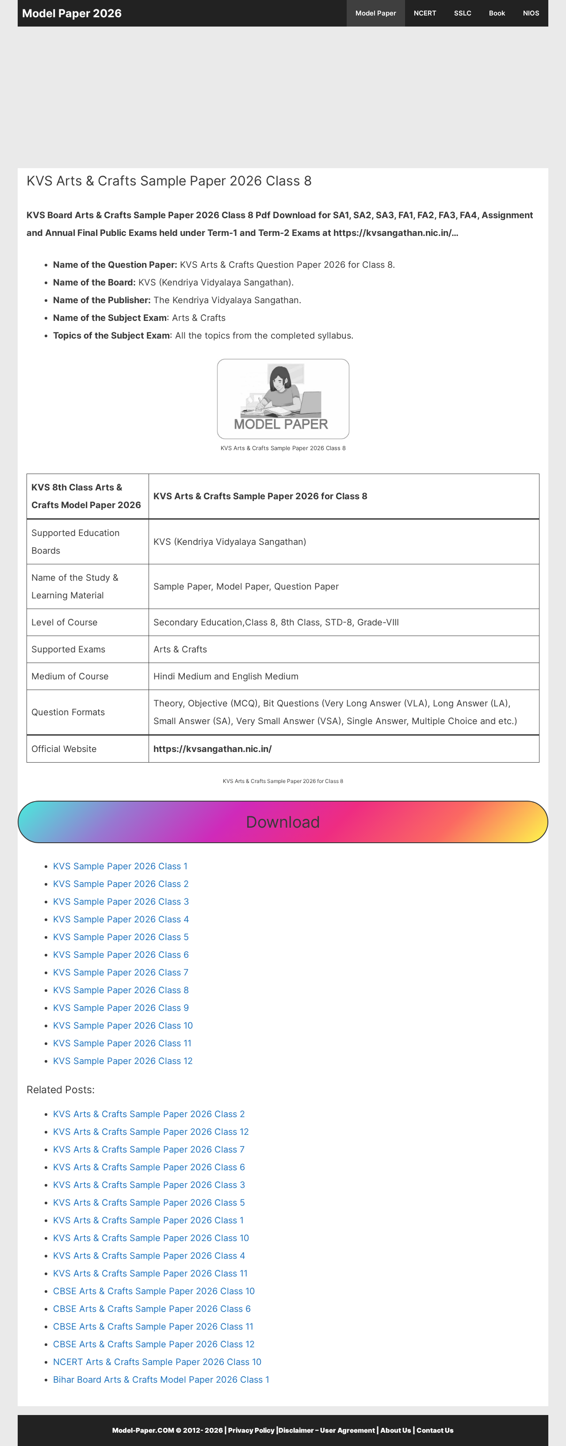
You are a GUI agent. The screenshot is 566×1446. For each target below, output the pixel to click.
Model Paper (376, 13)
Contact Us (435, 1430)
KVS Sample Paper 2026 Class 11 (122, 1043)
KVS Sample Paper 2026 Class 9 (121, 1008)
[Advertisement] (283, 97)
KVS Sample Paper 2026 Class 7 (120, 972)
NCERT (425, 13)
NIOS (531, 13)
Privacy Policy (251, 1430)
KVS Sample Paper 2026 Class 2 (121, 884)
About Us (395, 1430)
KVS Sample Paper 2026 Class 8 (121, 990)
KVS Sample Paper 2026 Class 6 (121, 954)
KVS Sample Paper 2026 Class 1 (120, 866)
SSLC (462, 13)
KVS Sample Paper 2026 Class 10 (123, 1025)
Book (497, 13)
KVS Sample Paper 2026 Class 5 (121, 937)
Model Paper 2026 (72, 13)
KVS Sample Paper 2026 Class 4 (121, 919)
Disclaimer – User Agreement (327, 1430)
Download (283, 822)
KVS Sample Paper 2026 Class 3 (121, 901)
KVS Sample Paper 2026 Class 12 (123, 1061)
